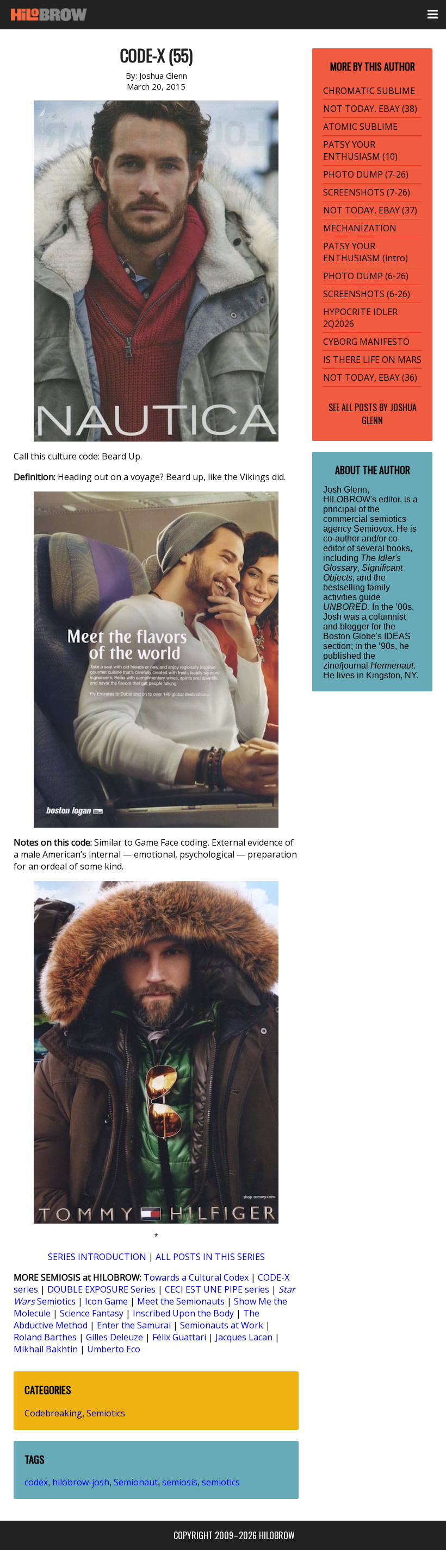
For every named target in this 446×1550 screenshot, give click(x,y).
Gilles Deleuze (114, 1337)
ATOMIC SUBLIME (360, 127)
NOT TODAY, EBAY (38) (370, 109)
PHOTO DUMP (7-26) (365, 174)
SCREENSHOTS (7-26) (366, 192)
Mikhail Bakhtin (46, 1349)
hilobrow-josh (80, 1482)
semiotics (221, 1482)
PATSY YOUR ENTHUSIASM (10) (360, 150)
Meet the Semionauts (181, 1301)
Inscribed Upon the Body (183, 1313)
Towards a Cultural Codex (196, 1277)
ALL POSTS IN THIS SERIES (210, 1257)
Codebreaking (53, 1413)
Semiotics (105, 1413)
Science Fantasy (91, 1313)
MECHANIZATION (360, 228)
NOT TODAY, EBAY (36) (370, 377)
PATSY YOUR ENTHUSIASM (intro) (365, 252)
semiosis (179, 1482)
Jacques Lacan (243, 1337)
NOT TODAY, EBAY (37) (370, 210)
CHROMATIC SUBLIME (369, 91)
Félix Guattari (179, 1337)
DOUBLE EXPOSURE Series (101, 1289)
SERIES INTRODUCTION (97, 1257)
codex (36, 1482)
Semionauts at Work (221, 1325)
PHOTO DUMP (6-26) (365, 276)
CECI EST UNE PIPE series (217, 1289)
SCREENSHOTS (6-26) (366, 294)
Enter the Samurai (134, 1325)
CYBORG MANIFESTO (366, 342)
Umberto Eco (113, 1349)
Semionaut (136, 1482)
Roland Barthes (45, 1337)
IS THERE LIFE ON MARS (372, 360)
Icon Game (106, 1301)
